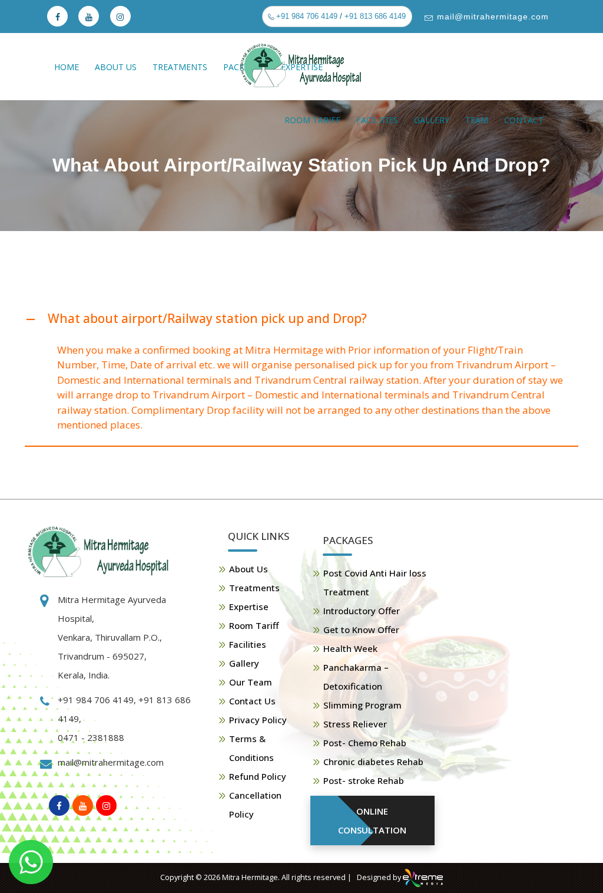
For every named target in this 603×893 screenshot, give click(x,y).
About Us (116, 67)
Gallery (431, 120)
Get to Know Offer (361, 629)
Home (66, 67)
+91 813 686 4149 (375, 16)
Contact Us (252, 701)
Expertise (249, 606)
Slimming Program (362, 705)
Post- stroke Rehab (363, 780)
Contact (524, 120)
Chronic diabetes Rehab (373, 761)
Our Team (250, 682)
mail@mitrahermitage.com (491, 16)
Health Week (350, 648)
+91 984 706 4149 (305, 16)
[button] (301, 319)
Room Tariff (312, 120)
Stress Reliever (355, 724)
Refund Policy (257, 776)
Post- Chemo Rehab (364, 743)
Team (476, 120)
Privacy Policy (258, 720)
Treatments (180, 67)
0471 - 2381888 (91, 737)
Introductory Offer (361, 611)
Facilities (377, 120)
